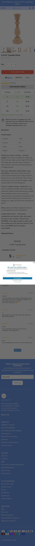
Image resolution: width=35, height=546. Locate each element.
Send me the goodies (17, 278)
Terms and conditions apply (17, 281)
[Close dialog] (34, 262)
